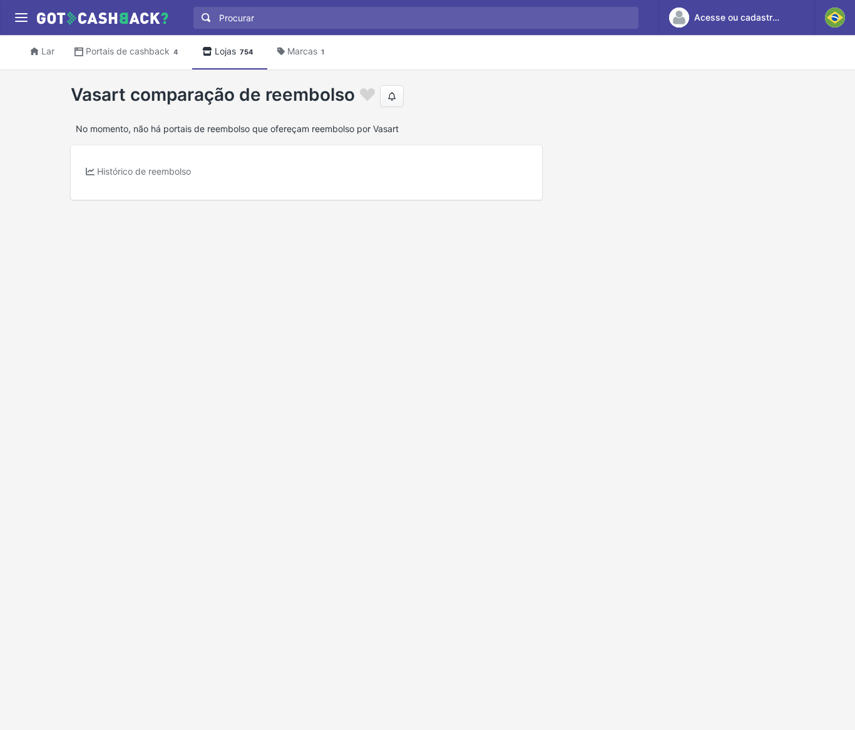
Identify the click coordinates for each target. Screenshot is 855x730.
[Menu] (21, 18)
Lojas (234, 51)
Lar (47, 51)
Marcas (305, 51)
